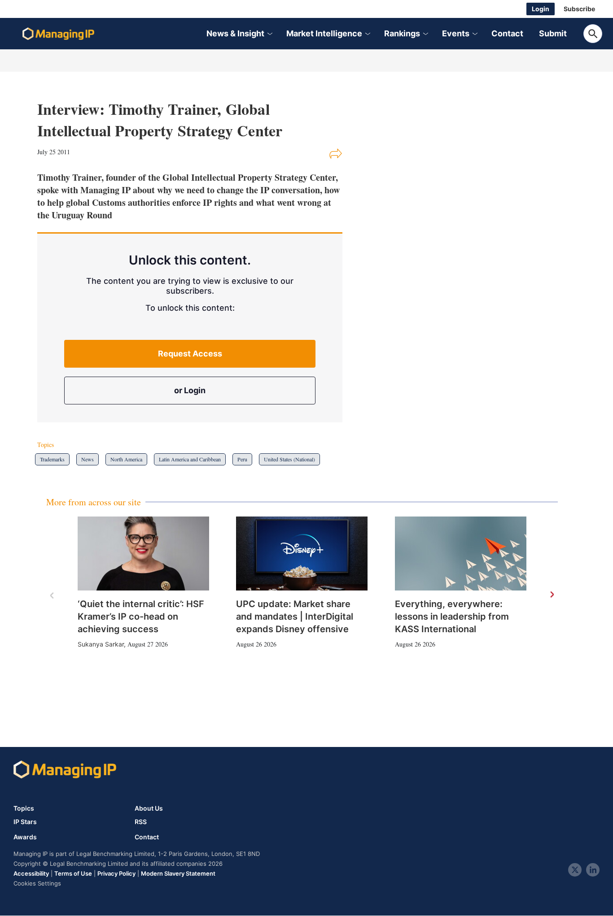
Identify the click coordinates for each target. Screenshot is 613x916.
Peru (242, 459)
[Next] (551, 595)
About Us (149, 808)
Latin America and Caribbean (190, 459)
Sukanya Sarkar (101, 644)
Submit (553, 33)
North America (126, 459)
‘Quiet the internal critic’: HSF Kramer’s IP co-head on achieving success (141, 616)
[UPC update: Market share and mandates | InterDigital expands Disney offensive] (302, 553)
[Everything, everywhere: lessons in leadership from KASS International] (460, 553)
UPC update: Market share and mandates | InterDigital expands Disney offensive (294, 616)
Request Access (190, 353)
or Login (190, 390)
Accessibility (31, 873)
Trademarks (52, 459)
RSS (141, 822)
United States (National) (289, 459)
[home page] (58, 33)
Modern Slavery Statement (178, 873)
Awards (25, 837)
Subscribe (579, 9)
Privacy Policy (116, 873)
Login (540, 9)
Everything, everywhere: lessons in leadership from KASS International (452, 616)
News (87, 459)
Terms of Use (73, 873)
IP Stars (25, 822)
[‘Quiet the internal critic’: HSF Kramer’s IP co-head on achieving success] (143, 553)
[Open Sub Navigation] (269, 34)
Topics (23, 808)
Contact (507, 33)
